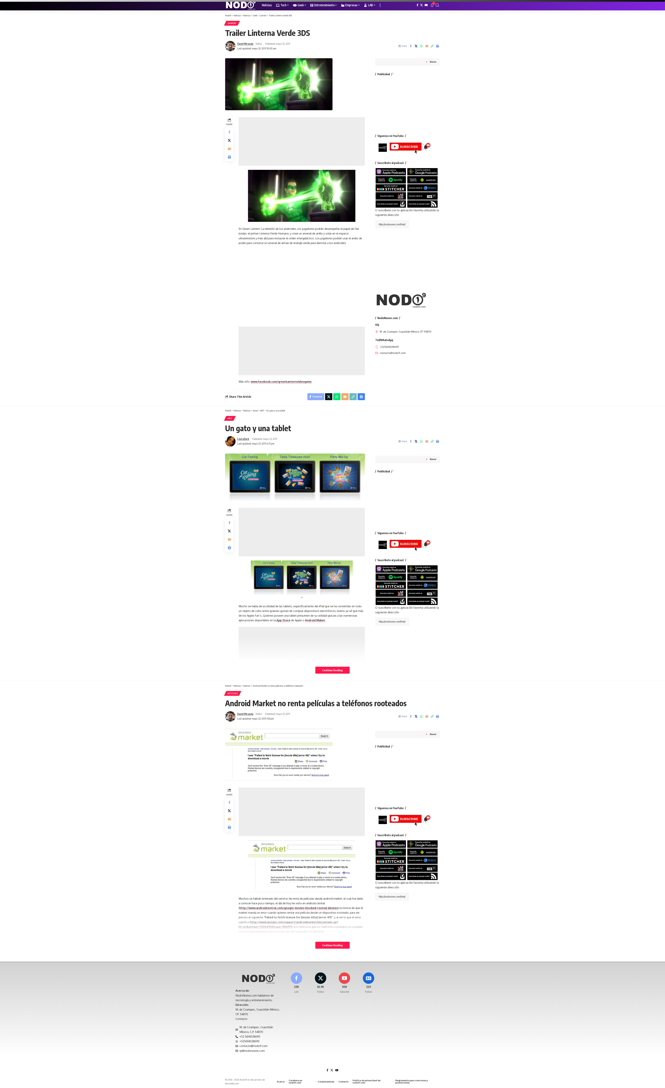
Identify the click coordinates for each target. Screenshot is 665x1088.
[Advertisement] (302, 141)
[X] (421, 5)
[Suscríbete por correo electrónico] (390, 203)
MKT (230, 418)
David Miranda (245, 43)
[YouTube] (426, 5)
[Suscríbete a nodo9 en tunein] (422, 195)
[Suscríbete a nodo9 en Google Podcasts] (422, 171)
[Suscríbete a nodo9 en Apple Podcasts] (390, 171)
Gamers (232, 23)
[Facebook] (417, 5)
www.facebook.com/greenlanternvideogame (281, 381)
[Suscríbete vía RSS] (422, 203)
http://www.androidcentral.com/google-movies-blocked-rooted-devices (289, 908)
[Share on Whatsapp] (421, 46)
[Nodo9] (240, 5)
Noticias (233, 693)
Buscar (433, 62)
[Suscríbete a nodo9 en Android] (422, 179)
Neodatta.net (232, 1083)
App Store (283, 620)
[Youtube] (344, 983)
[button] (380, 5)
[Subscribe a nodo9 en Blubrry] (422, 187)
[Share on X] (416, 46)
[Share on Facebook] (410, 46)
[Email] (426, 46)
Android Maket (315, 620)
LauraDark (243, 438)
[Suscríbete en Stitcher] (390, 187)
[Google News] (368, 983)
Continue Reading (332, 670)
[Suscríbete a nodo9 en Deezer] (390, 195)
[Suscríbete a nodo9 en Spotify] (390, 179)
